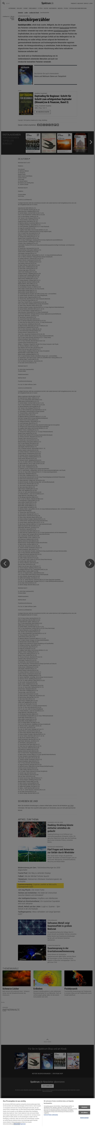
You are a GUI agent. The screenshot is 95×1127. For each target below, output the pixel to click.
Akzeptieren (84, 1107)
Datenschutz (17, 1124)
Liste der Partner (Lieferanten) (51, 1115)
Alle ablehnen (84, 1112)
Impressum (23, 1124)
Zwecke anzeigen (84, 1117)
